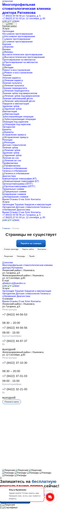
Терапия (6, 75)
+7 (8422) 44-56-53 (14, 314)
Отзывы (14, 199)
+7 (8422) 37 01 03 (12, 18)
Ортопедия (8, 31)
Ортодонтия (8, 127)
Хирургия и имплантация (15, 103)
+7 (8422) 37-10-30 (14, 362)
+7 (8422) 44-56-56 (14, 327)
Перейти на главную (31, 243)
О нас (22, 199)
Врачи (5, 199)
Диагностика (9, 176)
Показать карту (12, 402)
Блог (27, 199)
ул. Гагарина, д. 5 (31, 16)
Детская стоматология (14, 145)
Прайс (32, 256)
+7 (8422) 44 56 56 (12, 16)
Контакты (36, 199)
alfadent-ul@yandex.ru (14, 283)
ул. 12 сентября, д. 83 (33, 18)
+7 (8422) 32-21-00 (14, 389)
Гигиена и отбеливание (14, 168)
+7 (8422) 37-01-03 (14, 376)
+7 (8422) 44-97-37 (14, 340)
